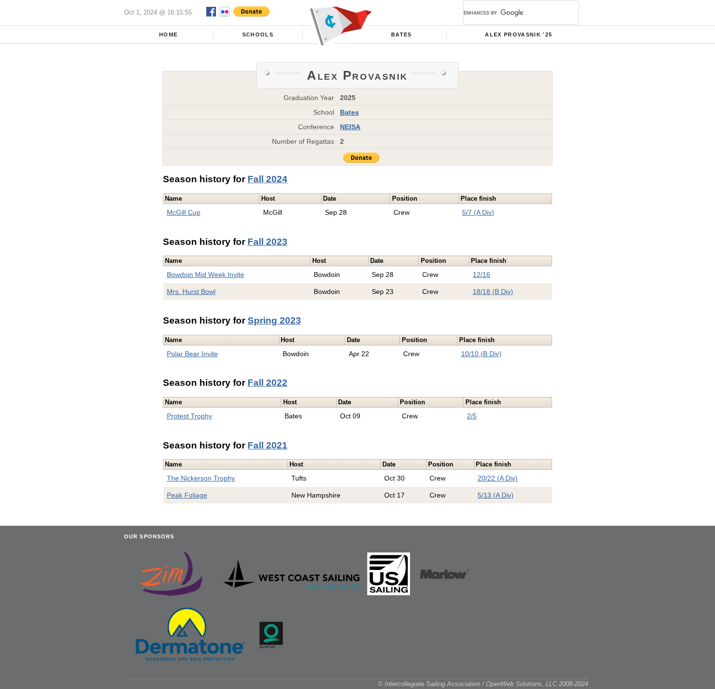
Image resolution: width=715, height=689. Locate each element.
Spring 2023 (274, 320)
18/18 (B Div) (493, 291)
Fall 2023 (267, 242)
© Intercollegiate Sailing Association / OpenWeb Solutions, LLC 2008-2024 (483, 684)
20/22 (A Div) (498, 478)
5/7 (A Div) (478, 212)
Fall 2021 (267, 445)
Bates (401, 34)
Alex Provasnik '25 (518, 34)
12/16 (481, 274)
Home (168, 34)
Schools (257, 34)
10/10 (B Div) (481, 354)
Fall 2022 (267, 383)
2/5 (472, 416)
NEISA (350, 127)
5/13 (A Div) (496, 495)
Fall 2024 (267, 179)
